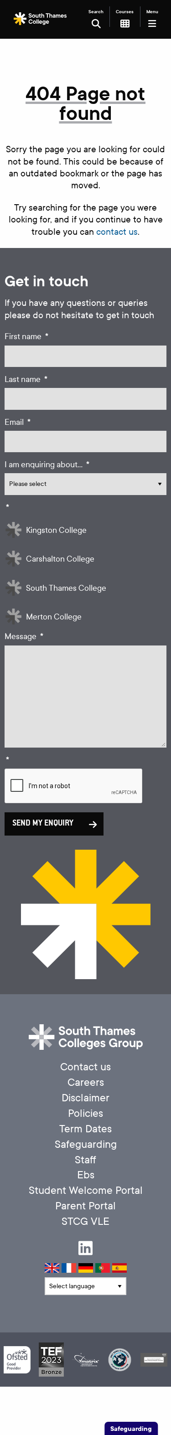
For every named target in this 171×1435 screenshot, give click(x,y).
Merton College (54, 617)
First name (26, 336)
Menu (152, 12)
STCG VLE (85, 1221)
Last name (26, 379)
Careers (85, 1082)
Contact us (85, 1067)
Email (18, 422)
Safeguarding (86, 1144)
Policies (85, 1113)
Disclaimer (85, 1098)
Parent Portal (85, 1206)
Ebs (85, 1175)
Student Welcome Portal (86, 1190)
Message (24, 636)
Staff (85, 1160)
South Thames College (66, 588)
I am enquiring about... (47, 464)
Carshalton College (60, 559)
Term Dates (85, 1129)
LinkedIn (85, 1248)
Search (96, 12)
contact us (117, 232)
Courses (125, 12)
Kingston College (56, 530)
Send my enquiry (42, 823)
